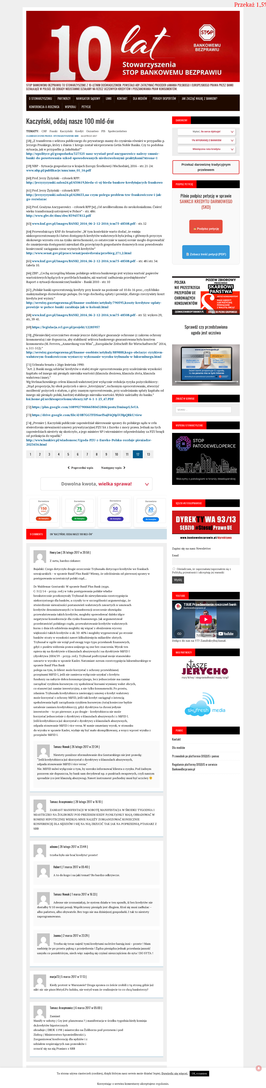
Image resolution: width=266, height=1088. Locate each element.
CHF (44, 131)
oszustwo (92, 131)
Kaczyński (66, 131)
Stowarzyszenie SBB (66, 136)
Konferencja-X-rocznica (44, 107)
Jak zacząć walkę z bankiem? (199, 98)
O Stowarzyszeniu (40, 98)
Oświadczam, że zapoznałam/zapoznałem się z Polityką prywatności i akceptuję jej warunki (201, 570)
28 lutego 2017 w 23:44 (73, 846)
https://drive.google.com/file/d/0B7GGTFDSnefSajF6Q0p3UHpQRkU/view (87, 415)
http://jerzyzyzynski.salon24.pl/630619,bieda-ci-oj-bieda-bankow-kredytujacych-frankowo (94, 182)
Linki (108, 98)
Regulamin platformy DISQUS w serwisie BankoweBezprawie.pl (194, 766)
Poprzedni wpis (82, 468)
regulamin (162, 1083)
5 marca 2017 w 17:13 (73, 976)
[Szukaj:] (203, 409)
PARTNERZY (64, 98)
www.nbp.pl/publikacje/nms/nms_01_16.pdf (58, 170)
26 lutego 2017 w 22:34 (85, 747)
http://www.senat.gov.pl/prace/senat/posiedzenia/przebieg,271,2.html (78, 253)
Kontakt (122, 98)
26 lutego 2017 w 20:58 (76, 552)
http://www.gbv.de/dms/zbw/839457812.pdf (58, 215)
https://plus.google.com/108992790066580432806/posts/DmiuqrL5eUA (85, 407)
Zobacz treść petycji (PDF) (207, 254)
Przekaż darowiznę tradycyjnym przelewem (206, 167)
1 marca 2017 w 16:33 (84, 894)
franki (53, 131)
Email (175, 555)
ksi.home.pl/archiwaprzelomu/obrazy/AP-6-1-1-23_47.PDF (70, 399)
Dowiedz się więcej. (174, 1073)
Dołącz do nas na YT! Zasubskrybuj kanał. (199, 641)
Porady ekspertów (164, 98)
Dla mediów (140, 98)
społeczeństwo (117, 131)
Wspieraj (70, 107)
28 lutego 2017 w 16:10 (88, 802)
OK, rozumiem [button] (199, 1073)
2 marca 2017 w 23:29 (75, 935)
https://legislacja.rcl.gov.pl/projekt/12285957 (66, 327)
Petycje (86, 107)
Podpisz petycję (207, 228)
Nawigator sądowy (88, 98)
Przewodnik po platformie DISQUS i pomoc (195, 756)
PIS (103, 131)
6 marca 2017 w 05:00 (88, 1008)
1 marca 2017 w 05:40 (75, 867)
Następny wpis (111, 468)
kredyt (79, 131)
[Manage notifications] (259, 1068)
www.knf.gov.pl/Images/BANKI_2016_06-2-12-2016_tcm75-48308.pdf (83, 223)
